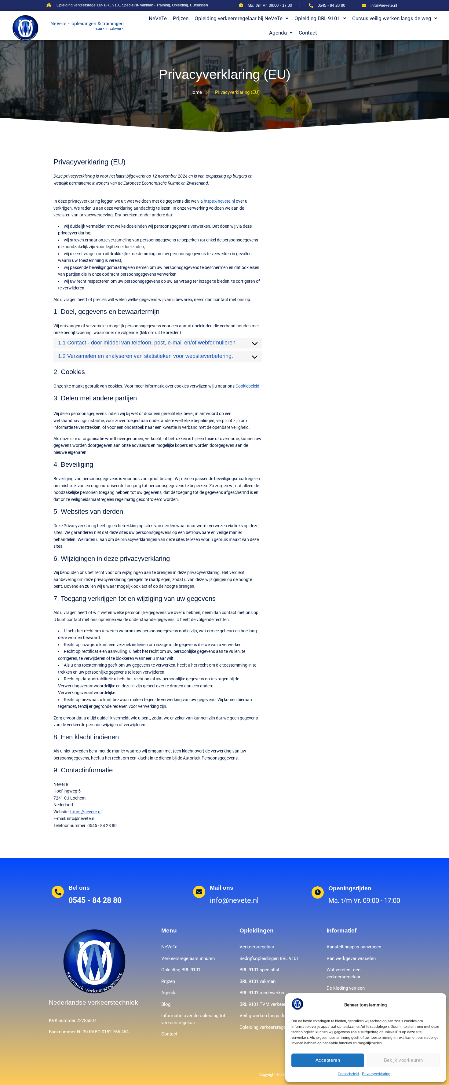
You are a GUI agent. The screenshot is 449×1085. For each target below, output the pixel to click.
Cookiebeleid (348, 1074)
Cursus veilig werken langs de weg (391, 18)
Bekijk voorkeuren (403, 1060)
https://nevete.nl (219, 201)
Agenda (278, 33)
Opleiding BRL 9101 (317, 18)
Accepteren (328, 1060)
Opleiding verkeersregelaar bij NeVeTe (239, 18)
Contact (308, 33)
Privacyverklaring (376, 1074)
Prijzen (180, 18)
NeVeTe (158, 18)
